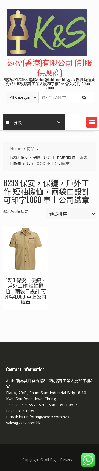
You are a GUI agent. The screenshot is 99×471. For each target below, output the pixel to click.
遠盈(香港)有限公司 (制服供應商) (49, 67)
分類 (18, 122)
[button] (91, 122)
